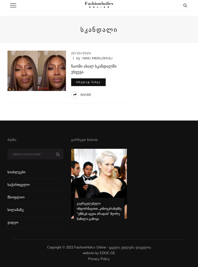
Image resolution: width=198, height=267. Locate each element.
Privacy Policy (99, 259)
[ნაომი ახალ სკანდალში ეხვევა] (36, 70)
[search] (185, 5)
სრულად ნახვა (88, 82)
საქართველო (18, 185)
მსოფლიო (15, 197)
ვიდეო (12, 222)
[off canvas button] (13, 5)
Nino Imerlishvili (97, 58)
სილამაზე (15, 210)
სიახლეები (16, 172)
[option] (99, 188)
